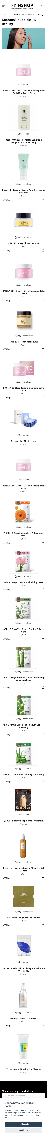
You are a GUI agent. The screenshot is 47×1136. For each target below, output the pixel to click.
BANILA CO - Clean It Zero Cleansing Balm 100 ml (24, 292)
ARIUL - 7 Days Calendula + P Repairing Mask (23, 534)
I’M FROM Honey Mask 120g (24, 341)
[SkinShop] (22, 6)
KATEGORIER (13, 15)
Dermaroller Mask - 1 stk (23, 441)
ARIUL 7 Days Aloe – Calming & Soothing (23, 774)
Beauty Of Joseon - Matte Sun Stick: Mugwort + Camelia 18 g (23, 141)
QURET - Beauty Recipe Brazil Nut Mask (23, 820)
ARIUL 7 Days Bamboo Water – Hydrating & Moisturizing (23, 679)
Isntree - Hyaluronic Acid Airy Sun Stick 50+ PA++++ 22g (23, 969)
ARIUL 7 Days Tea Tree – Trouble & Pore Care (23, 630)
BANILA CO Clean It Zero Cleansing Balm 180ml (23, 389)
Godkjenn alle (23, 1124)
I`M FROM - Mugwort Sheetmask (23, 917)
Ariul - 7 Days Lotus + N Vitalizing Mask (23, 582)
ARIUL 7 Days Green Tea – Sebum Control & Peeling (23, 726)
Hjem (4, 15)
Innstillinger (23, 1130)
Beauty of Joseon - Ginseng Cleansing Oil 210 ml (23, 869)
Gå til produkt (23, 84)
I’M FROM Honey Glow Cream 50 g (23, 243)
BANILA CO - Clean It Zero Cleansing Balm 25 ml (24, 487)
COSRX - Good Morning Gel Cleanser (23, 1069)
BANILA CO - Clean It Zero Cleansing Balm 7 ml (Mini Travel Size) (24, 91)
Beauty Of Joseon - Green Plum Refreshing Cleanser (23, 191)
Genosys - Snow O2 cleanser (23, 1018)
